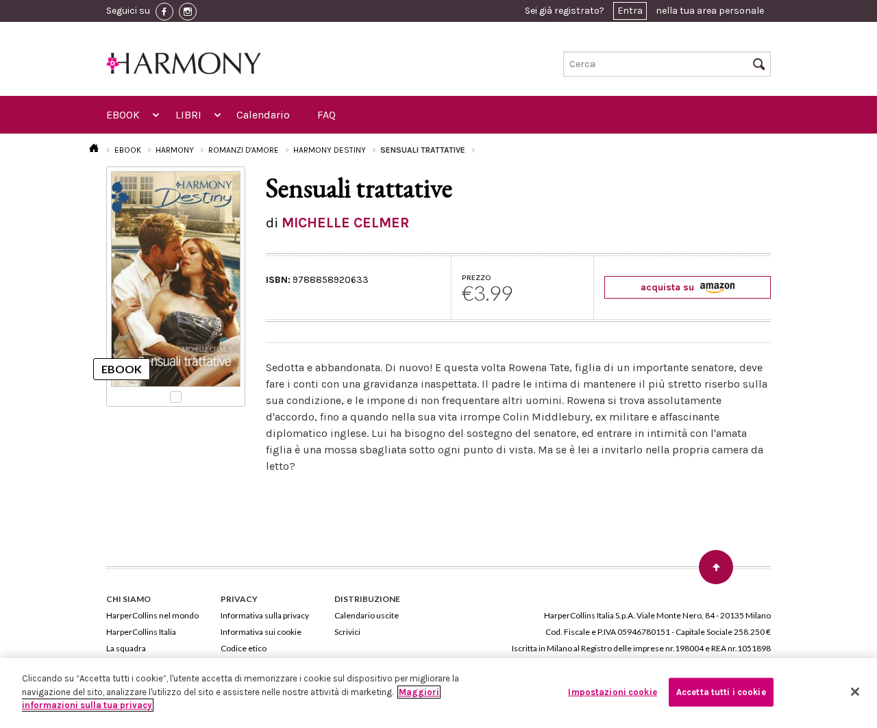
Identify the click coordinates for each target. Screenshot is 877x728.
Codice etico (244, 648)
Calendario (263, 114)
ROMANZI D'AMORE (243, 150)
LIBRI (188, 114)
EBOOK (123, 114)
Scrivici (347, 632)
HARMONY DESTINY (329, 150)
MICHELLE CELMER (345, 222)
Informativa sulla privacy (265, 615)
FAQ (326, 114)
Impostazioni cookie (612, 692)
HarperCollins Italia (141, 632)
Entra (630, 10)
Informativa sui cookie (261, 632)
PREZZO (476, 277)
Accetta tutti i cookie (721, 692)
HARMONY (175, 150)
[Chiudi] (855, 692)
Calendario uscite (366, 615)
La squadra (126, 648)
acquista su (669, 287)
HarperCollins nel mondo (152, 615)
